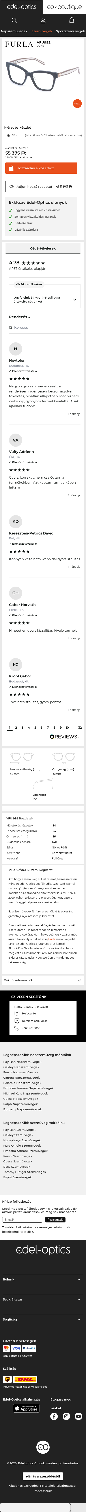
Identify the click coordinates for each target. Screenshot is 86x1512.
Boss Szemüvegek (16, 1166)
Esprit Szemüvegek (17, 1177)
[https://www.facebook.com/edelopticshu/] (54, 1417)
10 (67, 728)
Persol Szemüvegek (17, 1156)
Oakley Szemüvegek (18, 1135)
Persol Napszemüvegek (20, 1072)
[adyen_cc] (6, 1348)
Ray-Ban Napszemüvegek (22, 1061)
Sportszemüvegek (70, 31)
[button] (21, 7)
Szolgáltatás (12, 1299)
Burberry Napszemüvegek (22, 1109)
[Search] (14, 20)
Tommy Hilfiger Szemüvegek (24, 1172)
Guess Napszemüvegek (20, 1098)
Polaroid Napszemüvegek (22, 1083)
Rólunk (8, 1279)
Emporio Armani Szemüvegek (25, 1151)
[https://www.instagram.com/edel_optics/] (66, 1417)
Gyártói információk (18, 980)
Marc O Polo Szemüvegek (22, 1145)
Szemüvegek (42, 31)
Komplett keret (62, 853)
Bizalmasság (66, 1485)
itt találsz (26, 1231)
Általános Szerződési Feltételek (32, 1485)
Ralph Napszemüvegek (20, 1104)
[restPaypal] (29, 1348)
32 (80, 728)
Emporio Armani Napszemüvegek (28, 1088)
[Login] (43, 20)
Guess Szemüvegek (17, 1161)
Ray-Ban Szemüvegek (19, 1129)
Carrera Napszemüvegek (21, 1077)
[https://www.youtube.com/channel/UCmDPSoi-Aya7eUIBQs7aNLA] (78, 1417)
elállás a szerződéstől (43, 1476)
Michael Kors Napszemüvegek (25, 1093)
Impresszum (43, 1491)
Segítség (10, 1319)
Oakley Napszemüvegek (21, 1067)
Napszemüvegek (14, 31)
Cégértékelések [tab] (43, 248)
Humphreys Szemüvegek (22, 1140)
